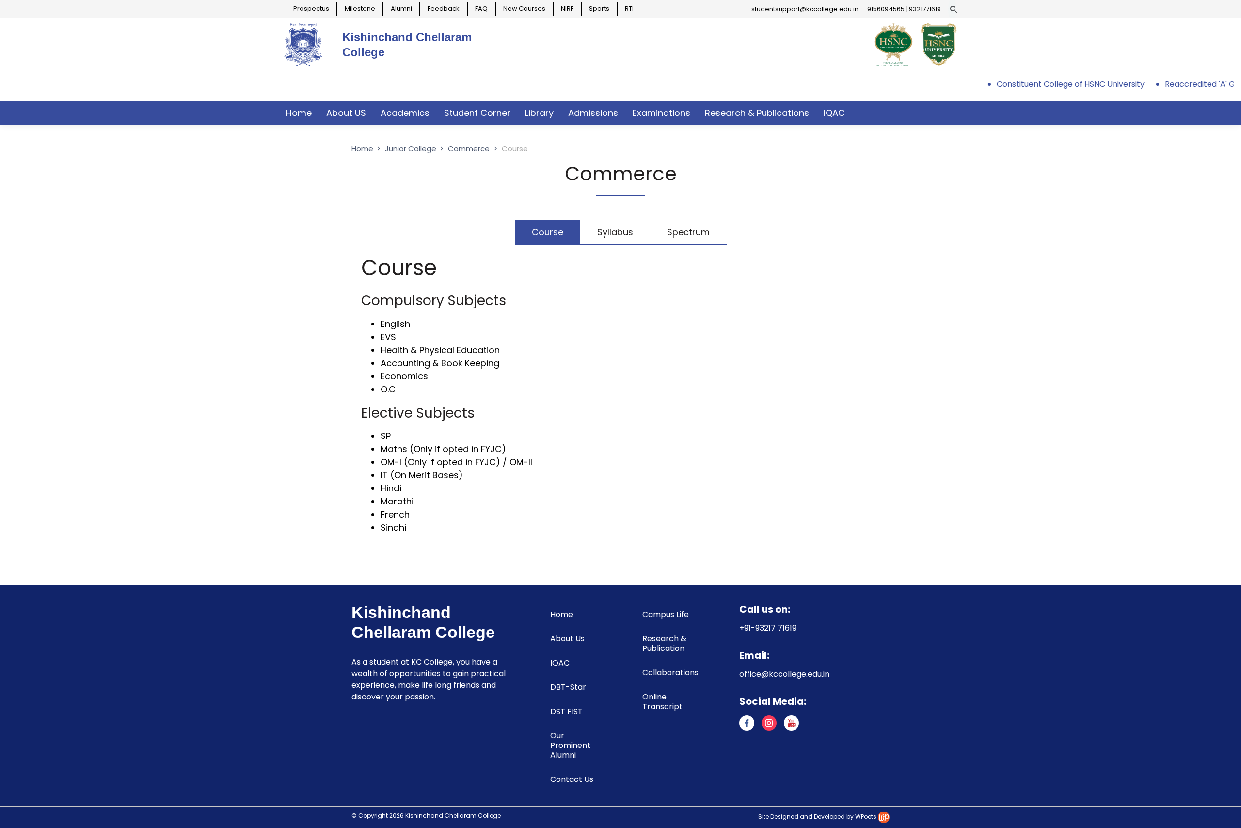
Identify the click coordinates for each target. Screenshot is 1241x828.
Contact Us (571, 779)
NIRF (567, 8)
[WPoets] (884, 816)
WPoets (865, 816)
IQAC (834, 113)
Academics (405, 113)
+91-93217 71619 (767, 627)
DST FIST (566, 711)
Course (547, 232)
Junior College (411, 149)
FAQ (481, 8)
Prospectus (311, 8)
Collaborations (670, 672)
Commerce (469, 149)
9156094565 (886, 9)
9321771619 (925, 9)
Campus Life (665, 614)
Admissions (593, 113)
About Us (567, 638)
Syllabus (615, 232)
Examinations (661, 113)
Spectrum (688, 232)
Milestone (360, 8)
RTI (629, 8)
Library (539, 113)
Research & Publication (664, 643)
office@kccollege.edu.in (784, 674)
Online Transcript (662, 701)
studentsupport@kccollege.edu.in (805, 9)
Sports (599, 8)
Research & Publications (757, 113)
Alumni (401, 8)
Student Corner (477, 113)
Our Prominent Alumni (570, 745)
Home (299, 113)
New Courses (524, 8)
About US (346, 113)
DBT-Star (568, 687)
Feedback (444, 8)
